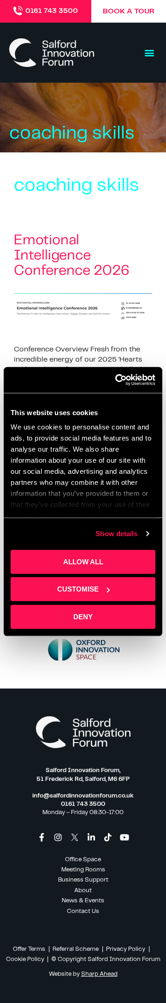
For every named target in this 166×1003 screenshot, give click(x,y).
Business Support (83, 880)
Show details (116, 534)
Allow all (83, 561)
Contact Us (83, 911)
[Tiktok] (108, 837)
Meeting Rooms (83, 870)
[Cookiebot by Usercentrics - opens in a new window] (117, 380)
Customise (78, 589)
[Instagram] (58, 837)
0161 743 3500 (51, 11)
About (83, 891)
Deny (83, 616)
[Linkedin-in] (91, 837)
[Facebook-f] (41, 837)
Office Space (83, 860)
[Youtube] (124, 837)
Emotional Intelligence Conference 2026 (72, 256)
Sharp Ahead (99, 974)
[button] (149, 52)
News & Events (83, 901)
